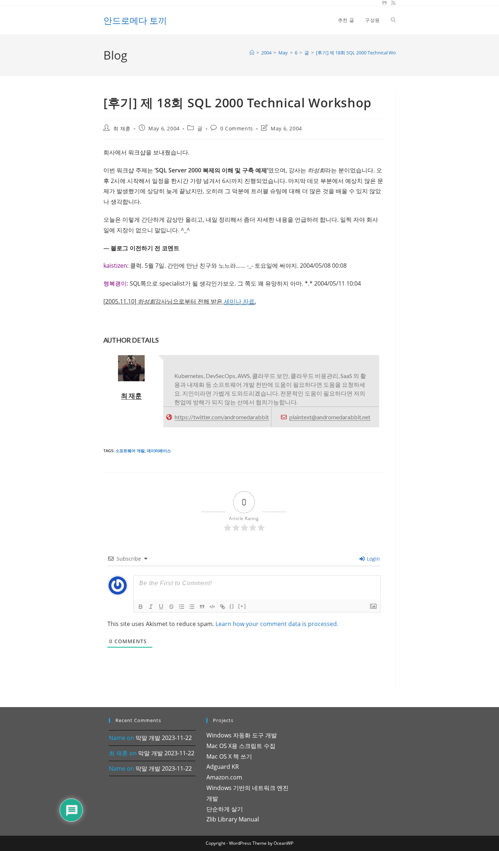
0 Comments (236, 128)
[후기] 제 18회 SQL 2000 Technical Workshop (363, 52)
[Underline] (161, 606)
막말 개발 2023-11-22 (164, 738)
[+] (242, 606)
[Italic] (151, 606)
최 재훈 (122, 128)
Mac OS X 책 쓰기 (229, 756)
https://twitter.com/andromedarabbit (222, 416)
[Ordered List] (181, 606)
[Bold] (141, 606)
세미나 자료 (239, 301)
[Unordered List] (192, 606)
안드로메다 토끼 (135, 20)
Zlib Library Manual (232, 819)
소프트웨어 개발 (130, 450)
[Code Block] (212, 606)
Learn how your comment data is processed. (277, 624)
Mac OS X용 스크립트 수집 (240, 746)
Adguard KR (222, 767)
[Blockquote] (202, 606)
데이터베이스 (159, 450)
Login (372, 558)
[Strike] (171, 606)
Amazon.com (224, 777)
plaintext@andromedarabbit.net (329, 416)
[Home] (252, 52)
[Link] (222, 606)
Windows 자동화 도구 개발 (241, 735)
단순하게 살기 (224, 809)
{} (232, 606)
